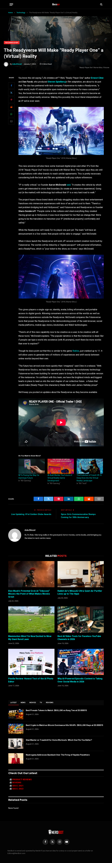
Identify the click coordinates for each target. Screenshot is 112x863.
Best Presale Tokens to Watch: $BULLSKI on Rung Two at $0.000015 (56, 710)
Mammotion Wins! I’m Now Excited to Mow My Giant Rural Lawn (29, 638)
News (23, 702)
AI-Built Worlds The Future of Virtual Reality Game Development (60, 478)
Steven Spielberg (57, 81)
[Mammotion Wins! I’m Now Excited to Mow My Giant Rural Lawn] (31, 619)
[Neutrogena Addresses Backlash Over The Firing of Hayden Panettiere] (15, 758)
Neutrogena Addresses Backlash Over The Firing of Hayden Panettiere (58, 755)
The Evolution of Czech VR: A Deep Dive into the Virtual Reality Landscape (89, 478)
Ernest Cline (97, 78)
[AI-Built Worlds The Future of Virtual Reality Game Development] (61, 466)
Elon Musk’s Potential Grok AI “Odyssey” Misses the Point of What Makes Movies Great (29, 594)
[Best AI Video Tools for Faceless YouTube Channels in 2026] (81, 619)
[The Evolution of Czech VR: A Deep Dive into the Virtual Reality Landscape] (90, 466)
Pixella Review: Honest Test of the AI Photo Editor (30, 680)
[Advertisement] (56, 20)
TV (41, 702)
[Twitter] (11, 92)
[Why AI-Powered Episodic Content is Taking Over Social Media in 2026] (81, 662)
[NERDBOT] (56, 4)
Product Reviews (22, 779)
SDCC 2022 (17, 789)
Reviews (49, 702)
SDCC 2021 (17, 785)
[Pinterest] (11, 100)
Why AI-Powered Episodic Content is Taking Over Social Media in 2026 (80, 680)
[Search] (101, 4)
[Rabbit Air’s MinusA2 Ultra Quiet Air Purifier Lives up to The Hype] (81, 574)
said (69, 184)
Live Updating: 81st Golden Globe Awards (31, 514)
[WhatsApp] (11, 114)
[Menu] (11, 4)
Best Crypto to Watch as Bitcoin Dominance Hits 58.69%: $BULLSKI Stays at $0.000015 (64, 725)
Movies (32, 702)
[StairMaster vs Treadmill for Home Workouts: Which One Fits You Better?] (15, 743)
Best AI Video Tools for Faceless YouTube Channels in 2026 (79, 638)
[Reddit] (11, 107)
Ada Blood (17, 64)
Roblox (76, 351)
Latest (13, 702)
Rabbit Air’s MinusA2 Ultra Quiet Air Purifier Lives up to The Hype (80, 592)
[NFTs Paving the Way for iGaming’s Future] (31, 466)
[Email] (11, 121)
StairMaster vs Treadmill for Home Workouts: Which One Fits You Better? (59, 740)
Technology (11, 42)
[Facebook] (11, 85)
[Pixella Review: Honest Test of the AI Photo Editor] (31, 662)
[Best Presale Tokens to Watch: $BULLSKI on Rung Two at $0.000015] (15, 714)
